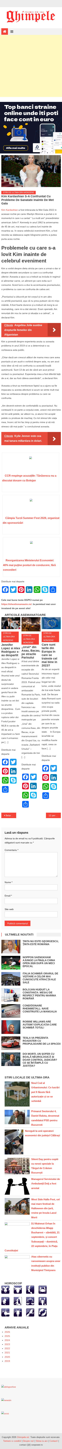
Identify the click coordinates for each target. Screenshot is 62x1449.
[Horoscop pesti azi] (43, 1312)
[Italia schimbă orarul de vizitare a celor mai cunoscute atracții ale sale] (10, 979)
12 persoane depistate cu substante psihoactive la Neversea (55, 815)
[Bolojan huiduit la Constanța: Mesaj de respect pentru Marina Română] (10, 995)
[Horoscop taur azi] (18, 1289)
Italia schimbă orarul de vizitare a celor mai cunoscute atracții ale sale (40, 978)
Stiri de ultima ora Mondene (18, 192)
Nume (8, 882)
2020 (7, 1357)
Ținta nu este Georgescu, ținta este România (41, 943)
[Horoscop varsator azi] (30, 1312)
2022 (7, 1348)
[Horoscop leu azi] (5, 1301)
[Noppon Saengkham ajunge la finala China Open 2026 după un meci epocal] (10, 962)
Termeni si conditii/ (12, 1441)
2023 (7, 1344)
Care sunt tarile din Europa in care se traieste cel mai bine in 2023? (49, 655)
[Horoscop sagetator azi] (5, 1312)
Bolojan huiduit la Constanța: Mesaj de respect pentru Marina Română (39, 994)
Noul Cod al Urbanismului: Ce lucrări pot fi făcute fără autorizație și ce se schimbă (45, 1092)
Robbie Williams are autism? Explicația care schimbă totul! (40, 1024)
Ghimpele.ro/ (23, 1437)
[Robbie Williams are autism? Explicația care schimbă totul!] (10, 1027)
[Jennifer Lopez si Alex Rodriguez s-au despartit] (10, 623)
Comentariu (11, 850)
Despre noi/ (28, 1441)
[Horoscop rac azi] (43, 1289)
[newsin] (6, 1400)
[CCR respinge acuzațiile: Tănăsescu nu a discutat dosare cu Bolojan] (30, 464)
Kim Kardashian (9, 210)
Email (8, 895)
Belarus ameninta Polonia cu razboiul (11, 815)
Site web (9, 909)
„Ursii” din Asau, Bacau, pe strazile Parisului (30, 652)
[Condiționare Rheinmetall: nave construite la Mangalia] (10, 1011)
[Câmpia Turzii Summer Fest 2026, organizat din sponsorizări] (31, 507)
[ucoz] (5, 1413)
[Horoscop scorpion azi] (43, 1301)
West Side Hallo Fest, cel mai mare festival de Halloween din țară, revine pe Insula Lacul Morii (45, 1208)
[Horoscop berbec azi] (5, 1289)
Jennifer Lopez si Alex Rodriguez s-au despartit (10, 650)
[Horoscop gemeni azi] (30, 1289)
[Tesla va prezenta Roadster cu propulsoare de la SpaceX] (10, 1043)
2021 (7, 1352)
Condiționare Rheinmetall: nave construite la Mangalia (40, 1008)
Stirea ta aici (42, 1441)
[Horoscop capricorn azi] (18, 1312)
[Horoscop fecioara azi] (18, 1301)
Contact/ (54, 1441)
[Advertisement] (31, 66)
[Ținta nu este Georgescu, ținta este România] (10, 946)
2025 (7, 1336)
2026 (7, 1332)
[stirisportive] (8, 1386)
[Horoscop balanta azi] (30, 1301)
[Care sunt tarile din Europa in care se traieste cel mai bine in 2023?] (51, 623)
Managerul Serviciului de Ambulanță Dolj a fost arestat (45, 1183)
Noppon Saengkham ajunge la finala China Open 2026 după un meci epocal (39, 962)
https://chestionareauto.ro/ (16, 604)
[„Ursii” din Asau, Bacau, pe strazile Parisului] (31, 624)
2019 (7, 1361)
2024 (7, 1340)
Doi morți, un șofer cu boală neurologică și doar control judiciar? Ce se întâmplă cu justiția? (40, 1059)
